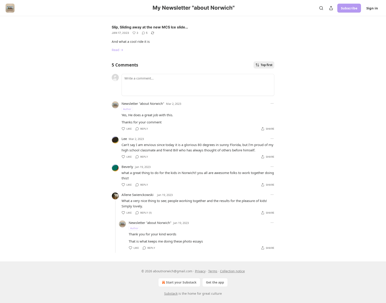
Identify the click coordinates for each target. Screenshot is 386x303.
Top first (267, 65)
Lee (124, 138)
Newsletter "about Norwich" (143, 103)
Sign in (372, 8)
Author (127, 109)
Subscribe (349, 8)
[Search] (321, 8)
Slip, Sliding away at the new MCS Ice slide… (150, 27)
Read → (117, 49)
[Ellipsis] (272, 103)
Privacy (200, 271)
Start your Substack (181, 282)
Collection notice (232, 271)
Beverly (127, 166)
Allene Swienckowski (137, 194)
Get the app (215, 282)
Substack (171, 293)
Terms (212, 271)
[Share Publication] (331, 8)
